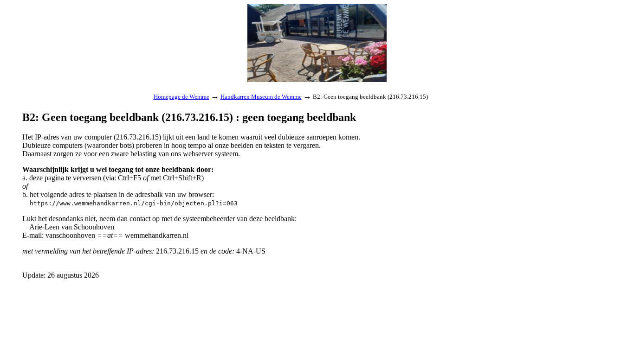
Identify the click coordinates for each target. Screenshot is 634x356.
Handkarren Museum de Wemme (261, 96)
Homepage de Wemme (181, 96)
